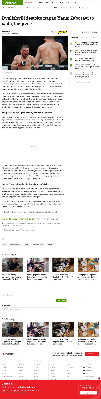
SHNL (56, 8)
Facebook (89, 364)
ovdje (49, 223)
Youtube (88, 367)
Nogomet (36, 8)
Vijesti (41, 2)
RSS (68, 376)
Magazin (37, 361)
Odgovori (53, 376)
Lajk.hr (52, 370)
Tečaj (68, 364)
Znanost (4, 379)
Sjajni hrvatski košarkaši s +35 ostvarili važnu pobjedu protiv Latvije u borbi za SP (87, 67)
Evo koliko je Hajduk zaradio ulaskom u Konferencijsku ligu (85, 60)
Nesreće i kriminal (7, 376)
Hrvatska (4, 367)
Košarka (62, 8)
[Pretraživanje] (97, 3)
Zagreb (4, 373)
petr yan (51, 244)
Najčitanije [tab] (85, 37)
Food (35, 373)
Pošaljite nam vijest (89, 376)
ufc (4, 244)
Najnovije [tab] (75, 37)
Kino (68, 370)
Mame (36, 376)
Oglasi (62, 2)
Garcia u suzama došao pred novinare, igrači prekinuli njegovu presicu (86, 52)
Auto (35, 379)
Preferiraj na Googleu (91, 32)
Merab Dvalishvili (38, 244)
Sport (48, 2)
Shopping (37, 364)
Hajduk (49, 8)
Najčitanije (27, 8)
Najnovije (19, 8)
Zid (35, 2)
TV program (70, 367)
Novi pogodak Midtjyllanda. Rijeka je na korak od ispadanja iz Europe (87, 45)
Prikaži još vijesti (84, 82)
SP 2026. (11, 8)
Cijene (68, 2)
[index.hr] (12, 2)
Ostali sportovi (83, 8)
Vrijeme (69, 373)
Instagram (89, 370)
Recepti (52, 367)
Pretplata (28, 2)
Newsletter (86, 379)
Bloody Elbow (38, 89)
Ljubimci (36, 370)
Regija (4, 370)
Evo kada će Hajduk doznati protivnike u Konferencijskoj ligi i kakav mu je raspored (85, 75)
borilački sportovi (15, 244)
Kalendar (53, 379)
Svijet (3, 364)
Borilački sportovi (71, 8)
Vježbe (52, 373)
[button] (4, 264)
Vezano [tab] (94, 37)
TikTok (88, 373)
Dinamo (43, 8)
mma (27, 244)
